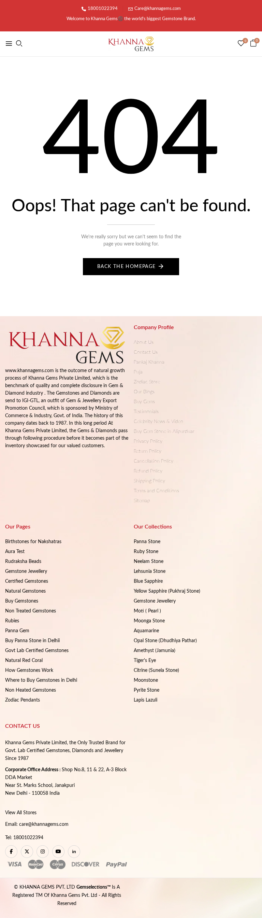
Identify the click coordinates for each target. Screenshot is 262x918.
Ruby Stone (146, 551)
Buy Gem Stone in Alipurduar (164, 431)
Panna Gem (17, 631)
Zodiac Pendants (22, 700)
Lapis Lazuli (145, 700)
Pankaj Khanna (149, 362)
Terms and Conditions (156, 491)
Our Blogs (144, 392)
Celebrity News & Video (158, 421)
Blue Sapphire (148, 581)
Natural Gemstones (25, 591)
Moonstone (146, 680)
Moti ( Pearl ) (147, 611)
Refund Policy (148, 471)
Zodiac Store (147, 382)
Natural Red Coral (24, 660)
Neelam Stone (148, 561)
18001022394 (103, 8)
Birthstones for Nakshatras (33, 541)
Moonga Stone (149, 621)
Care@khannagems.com (157, 8)
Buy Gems (144, 401)
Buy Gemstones (21, 601)
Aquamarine (146, 631)
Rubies (12, 621)
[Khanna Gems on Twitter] (27, 851)
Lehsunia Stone (149, 571)
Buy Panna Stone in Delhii (32, 640)
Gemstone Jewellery (26, 571)
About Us (144, 342)
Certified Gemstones (26, 581)
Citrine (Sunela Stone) (156, 670)
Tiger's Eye (145, 660)
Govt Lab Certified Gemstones (37, 650)
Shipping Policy (149, 481)
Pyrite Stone (146, 690)
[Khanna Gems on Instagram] (43, 851)
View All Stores (21, 812)
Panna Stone (147, 541)
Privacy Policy (148, 441)
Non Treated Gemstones (30, 611)
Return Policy (147, 451)
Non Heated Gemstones (30, 690)
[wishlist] (241, 44)
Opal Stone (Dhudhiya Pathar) (165, 640)
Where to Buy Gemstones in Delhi (41, 680)
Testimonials (146, 411)
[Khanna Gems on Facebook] (11, 851)
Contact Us (146, 352)
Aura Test (15, 551)
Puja (138, 372)
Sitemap (142, 500)
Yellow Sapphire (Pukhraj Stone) (167, 591)
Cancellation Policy (153, 461)
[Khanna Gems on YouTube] (58, 851)
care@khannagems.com (44, 824)
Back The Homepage (126, 266)
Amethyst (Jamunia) (154, 650)
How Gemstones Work (29, 670)
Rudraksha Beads (23, 561)
